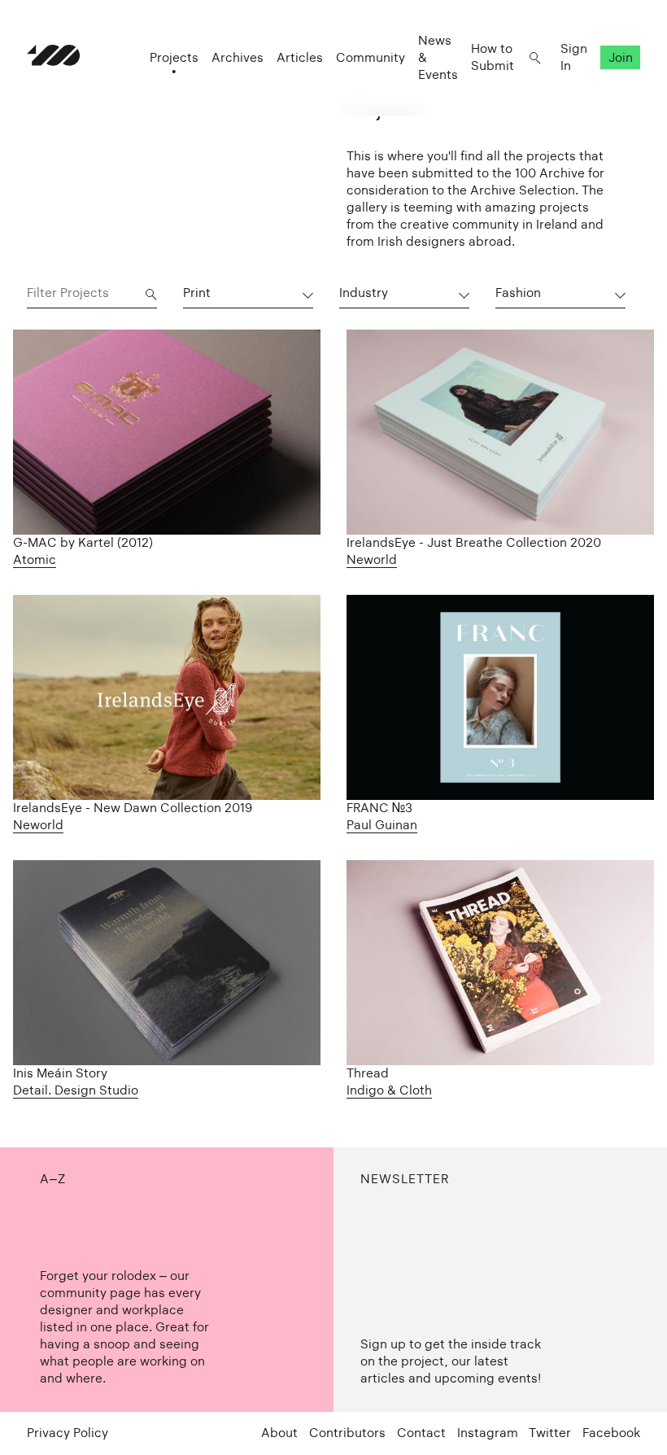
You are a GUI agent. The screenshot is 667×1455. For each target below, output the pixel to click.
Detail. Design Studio (75, 1090)
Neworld (372, 559)
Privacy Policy (67, 1432)
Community (370, 57)
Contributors (347, 1432)
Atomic (34, 559)
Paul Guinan (382, 824)
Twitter (550, 1432)
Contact (421, 1432)
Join (620, 57)
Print (197, 292)
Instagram (487, 1432)
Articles (300, 57)
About (279, 1432)
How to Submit (492, 57)
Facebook (611, 1432)
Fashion (518, 292)
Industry (363, 292)
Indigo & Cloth (389, 1090)
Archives (237, 57)
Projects (174, 57)
